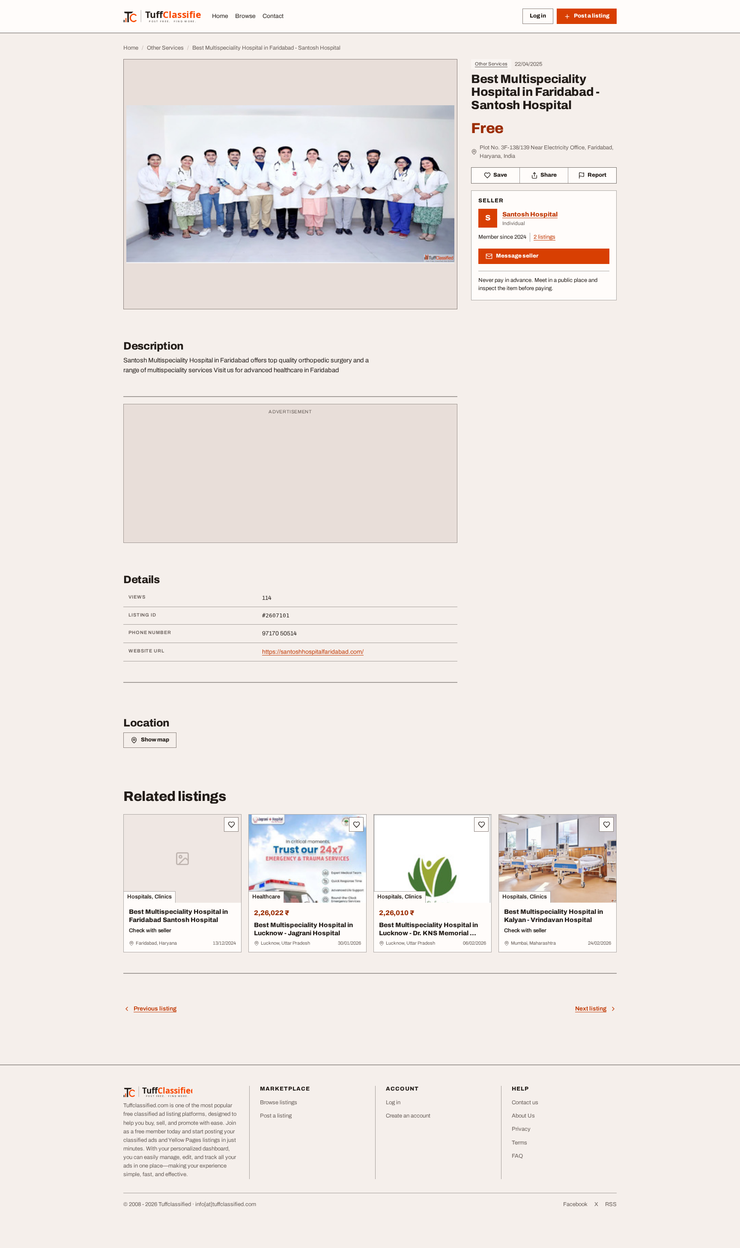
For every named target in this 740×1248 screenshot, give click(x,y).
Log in (538, 16)
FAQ (517, 1156)
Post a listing (276, 1116)
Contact (273, 16)
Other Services (491, 63)
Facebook (575, 1204)
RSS (611, 1204)
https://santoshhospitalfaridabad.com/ (313, 652)
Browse (245, 16)
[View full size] (290, 184)
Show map (155, 740)
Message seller (517, 256)
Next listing (590, 1008)
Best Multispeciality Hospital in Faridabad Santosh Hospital (178, 915)
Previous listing (155, 1008)
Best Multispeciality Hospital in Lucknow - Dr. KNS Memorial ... (428, 929)
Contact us (525, 1103)
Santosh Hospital (530, 214)
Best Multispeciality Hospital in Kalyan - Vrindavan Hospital (553, 915)
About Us (523, 1116)
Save (500, 175)
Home (220, 16)
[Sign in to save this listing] (231, 824)
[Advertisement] (290, 477)
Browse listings (278, 1103)
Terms (519, 1143)
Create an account (408, 1116)
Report (597, 175)
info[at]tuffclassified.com (225, 1204)
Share (548, 175)
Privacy (521, 1129)
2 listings (544, 237)
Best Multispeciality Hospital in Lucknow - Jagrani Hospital (303, 929)
